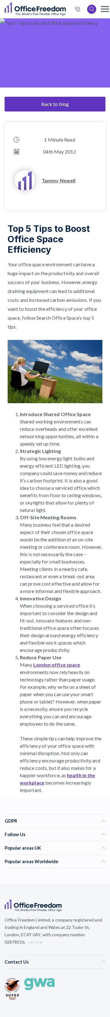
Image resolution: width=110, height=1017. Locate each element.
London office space (56, 665)
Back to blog (55, 104)
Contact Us (17, 961)
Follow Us (15, 834)
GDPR (11, 821)
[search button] (65, 9)
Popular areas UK (23, 848)
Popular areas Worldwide (31, 861)
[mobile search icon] (91, 9)
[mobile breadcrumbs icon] (105, 9)
